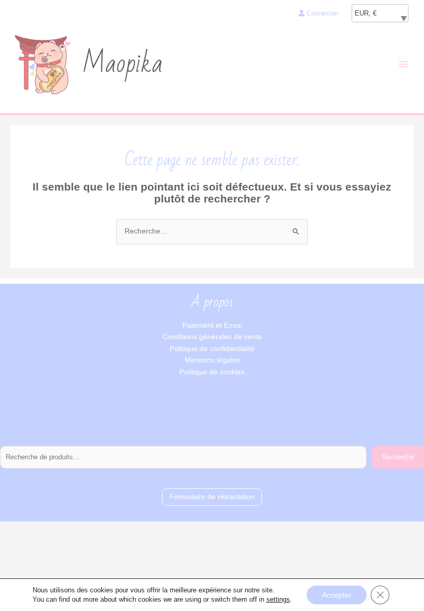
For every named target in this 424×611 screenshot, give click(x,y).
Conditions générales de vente (212, 337)
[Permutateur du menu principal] (403, 64)
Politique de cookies (212, 372)
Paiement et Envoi (212, 325)
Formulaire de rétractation (212, 497)
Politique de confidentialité (212, 349)
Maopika (122, 64)
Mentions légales (212, 360)
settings (278, 599)
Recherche (398, 457)
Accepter (336, 595)
